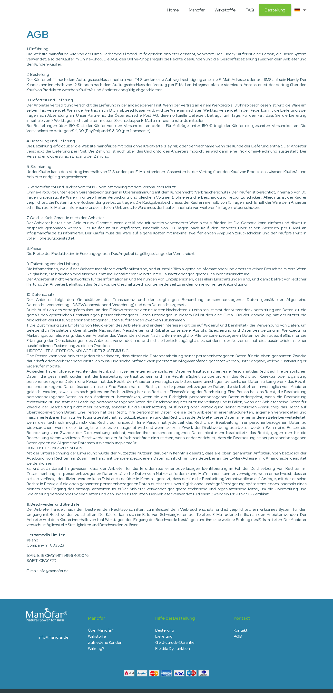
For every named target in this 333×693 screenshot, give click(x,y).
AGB (238, 636)
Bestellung (274, 10)
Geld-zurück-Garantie (175, 642)
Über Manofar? (101, 630)
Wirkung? (96, 648)
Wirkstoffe (225, 10)
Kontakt (240, 630)
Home (173, 10)
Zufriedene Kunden (105, 642)
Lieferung (164, 636)
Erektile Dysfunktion (172, 648)
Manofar (197, 10)
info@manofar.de (54, 637)
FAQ (249, 10)
